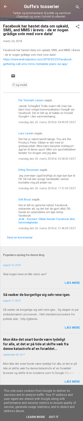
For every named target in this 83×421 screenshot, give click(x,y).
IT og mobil (20, 85)
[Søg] (77, 8)
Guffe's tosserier (41, 6)
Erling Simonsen (29, 170)
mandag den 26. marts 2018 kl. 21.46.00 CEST (47, 228)
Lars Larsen (26, 133)
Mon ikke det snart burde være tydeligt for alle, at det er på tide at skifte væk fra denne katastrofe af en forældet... (36, 344)
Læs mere (72, 283)
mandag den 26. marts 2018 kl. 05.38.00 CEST (47, 158)
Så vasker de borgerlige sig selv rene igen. (36, 295)
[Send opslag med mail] (13, 77)
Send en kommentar (20, 237)
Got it (53, 417)
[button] (77, 27)
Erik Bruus (25, 199)
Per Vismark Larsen (31, 100)
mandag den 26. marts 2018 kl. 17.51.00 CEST (47, 188)
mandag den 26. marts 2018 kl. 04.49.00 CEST (47, 122)
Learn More (35, 417)
